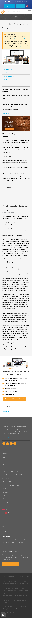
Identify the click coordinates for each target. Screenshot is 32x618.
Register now (6, 113)
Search (4, 457)
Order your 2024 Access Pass (13, 399)
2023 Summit (5, 17)
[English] (27, 6)
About (4, 495)
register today (23, 46)
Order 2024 (20, 6)
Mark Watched (8, 69)
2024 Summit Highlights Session (10, 471)
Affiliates (4, 499)
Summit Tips (5, 478)
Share (7, 79)
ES (8, 513)
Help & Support (9, 527)
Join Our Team (6, 502)
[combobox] (27, 6)
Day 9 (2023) (13, 17)
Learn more (5, 437)
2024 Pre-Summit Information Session (12, 468)
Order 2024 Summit (7, 464)
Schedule (5, 461)
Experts (4, 488)
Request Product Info (10, 83)
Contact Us (23, 609)
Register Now (9, 6)
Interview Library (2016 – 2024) (10, 485)
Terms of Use (15, 609)
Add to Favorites (9, 72)
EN (6, 509)
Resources (5, 492)
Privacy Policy (6, 609)
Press (3, 506)
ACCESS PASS (7, 368)
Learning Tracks (6, 481)
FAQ (6, 531)
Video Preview (10, 34)
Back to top (5, 411)
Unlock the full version (19, 39)
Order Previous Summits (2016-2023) (12, 475)
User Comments (9, 76)
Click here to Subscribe (11, 564)
